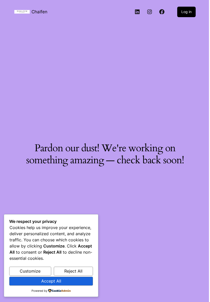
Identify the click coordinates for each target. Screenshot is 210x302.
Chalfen (39, 11)
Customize (30, 271)
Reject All (73, 271)
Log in (186, 11)
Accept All (51, 281)
